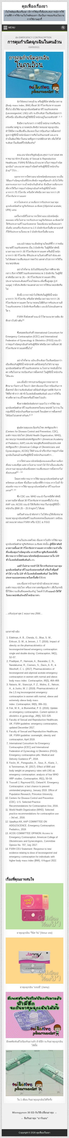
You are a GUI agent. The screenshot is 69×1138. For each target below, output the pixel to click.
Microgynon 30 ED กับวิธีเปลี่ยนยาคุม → (34, 1112)
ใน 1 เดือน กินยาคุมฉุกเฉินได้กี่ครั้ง (34, 1099)
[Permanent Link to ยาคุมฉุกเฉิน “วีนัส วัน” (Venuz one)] (35, 906)
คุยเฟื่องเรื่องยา (34, 6)
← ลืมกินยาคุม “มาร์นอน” (34, 1118)
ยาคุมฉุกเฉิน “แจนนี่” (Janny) (34, 987)
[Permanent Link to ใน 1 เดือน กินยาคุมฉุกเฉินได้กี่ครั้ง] (35, 1073)
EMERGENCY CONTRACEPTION (35, 37)
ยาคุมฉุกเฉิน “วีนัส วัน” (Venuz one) (34, 933)
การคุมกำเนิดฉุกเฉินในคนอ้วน (35, 41)
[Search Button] (63, 28)
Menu (11, 27)
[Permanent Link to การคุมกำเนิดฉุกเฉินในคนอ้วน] (35, 75)
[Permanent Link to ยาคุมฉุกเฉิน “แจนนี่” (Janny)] (35, 961)
